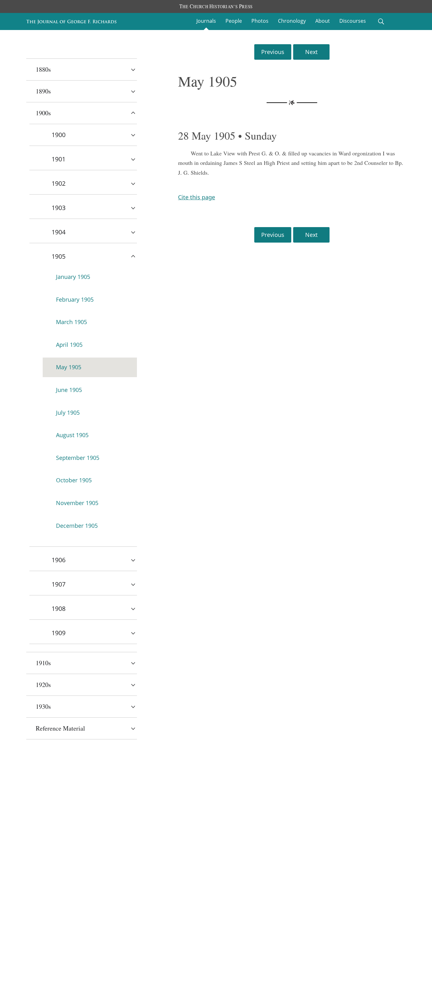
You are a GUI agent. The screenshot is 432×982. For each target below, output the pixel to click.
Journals (206, 20)
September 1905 (77, 457)
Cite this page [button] (196, 197)
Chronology (292, 20)
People (233, 20)
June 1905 (69, 390)
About (322, 20)
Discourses (352, 20)
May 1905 (68, 367)
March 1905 (71, 322)
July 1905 (68, 412)
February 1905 (75, 299)
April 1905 (69, 344)
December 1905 (77, 525)
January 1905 (73, 276)
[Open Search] (381, 21)
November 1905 (77, 503)
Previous (272, 52)
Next (311, 52)
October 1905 (74, 480)
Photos (259, 20)
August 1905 (72, 435)
